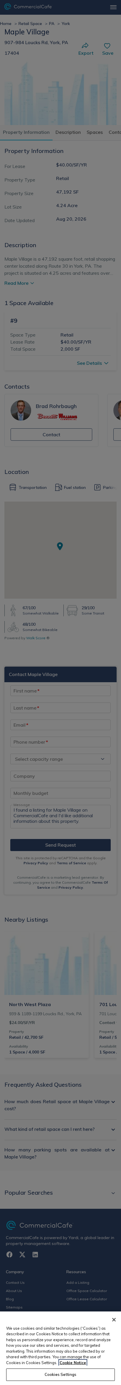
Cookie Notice (73, 1362)
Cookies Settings (60, 1374)
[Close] (113, 1319)
